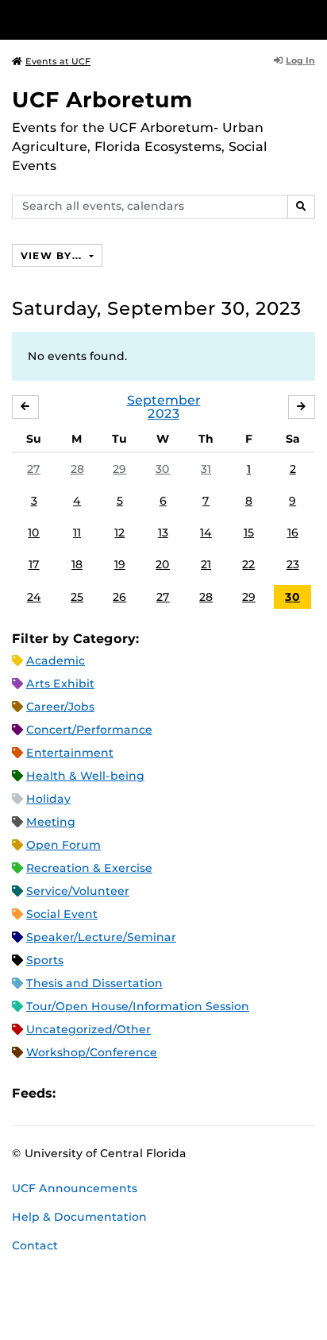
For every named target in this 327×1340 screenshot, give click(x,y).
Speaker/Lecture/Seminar (101, 937)
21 (206, 564)
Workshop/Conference (91, 1052)
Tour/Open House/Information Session (137, 1006)
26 (119, 597)
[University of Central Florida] (120, 19)
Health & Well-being (85, 776)
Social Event (62, 914)
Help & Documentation (79, 1217)
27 (33, 469)
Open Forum (63, 845)
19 (119, 564)
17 (34, 564)
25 (77, 597)
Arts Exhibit (60, 683)
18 (77, 564)
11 (77, 532)
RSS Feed (130, 1093)
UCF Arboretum (102, 100)
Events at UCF (57, 61)
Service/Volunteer (77, 891)
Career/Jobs (60, 706)
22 (248, 564)
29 (119, 469)
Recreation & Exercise (89, 868)
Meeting (50, 822)
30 (163, 469)
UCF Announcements (74, 1188)
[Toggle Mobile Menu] (311, 19)
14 (206, 532)
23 (293, 564)
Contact (35, 1245)
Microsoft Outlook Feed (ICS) (103, 1093)
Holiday (48, 799)
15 (249, 532)
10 (34, 532)
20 (163, 564)
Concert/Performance (89, 729)
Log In (300, 60)
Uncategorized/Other (88, 1029)
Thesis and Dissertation (94, 983)
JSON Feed (184, 1093)
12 (119, 532)
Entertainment (69, 753)
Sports (44, 960)
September (164, 400)
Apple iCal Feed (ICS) (76, 1093)
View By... (53, 255)
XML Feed (157, 1093)
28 (77, 469)
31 (206, 469)
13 (163, 532)
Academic (55, 660)
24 (34, 597)
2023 (163, 413)
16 (292, 532)
